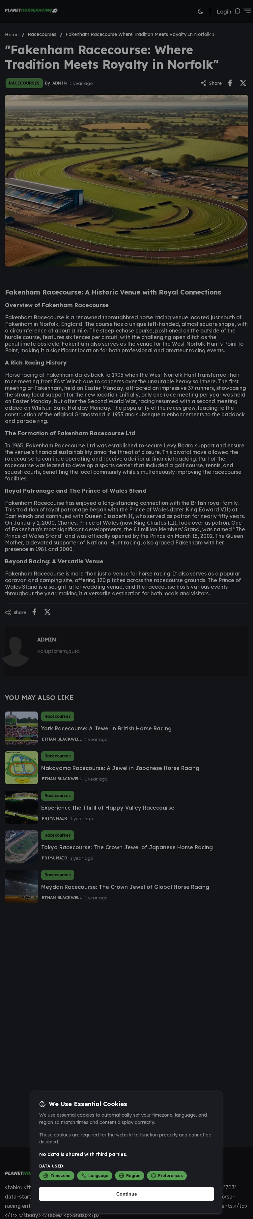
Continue (126, 1194)
